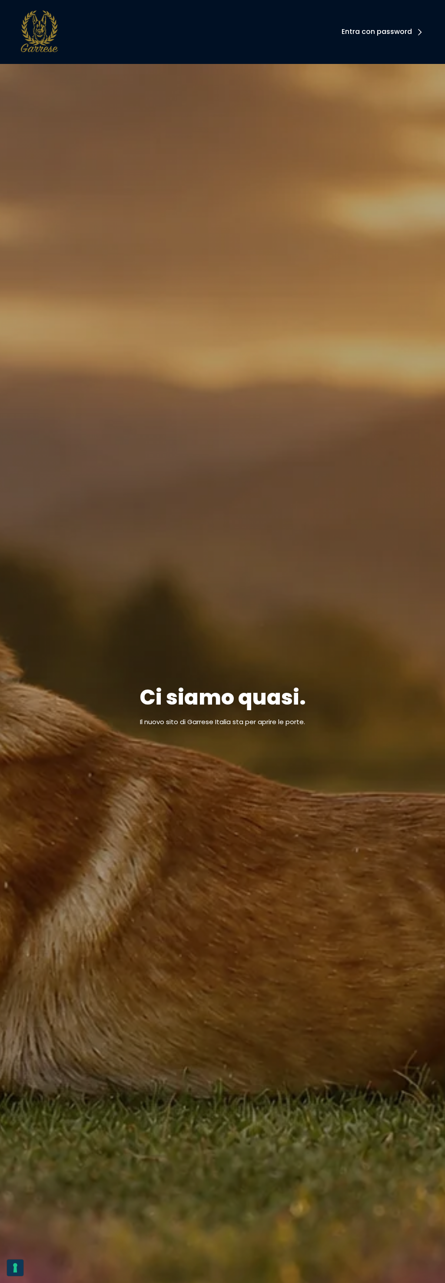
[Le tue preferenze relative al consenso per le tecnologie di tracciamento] (15, 1268)
